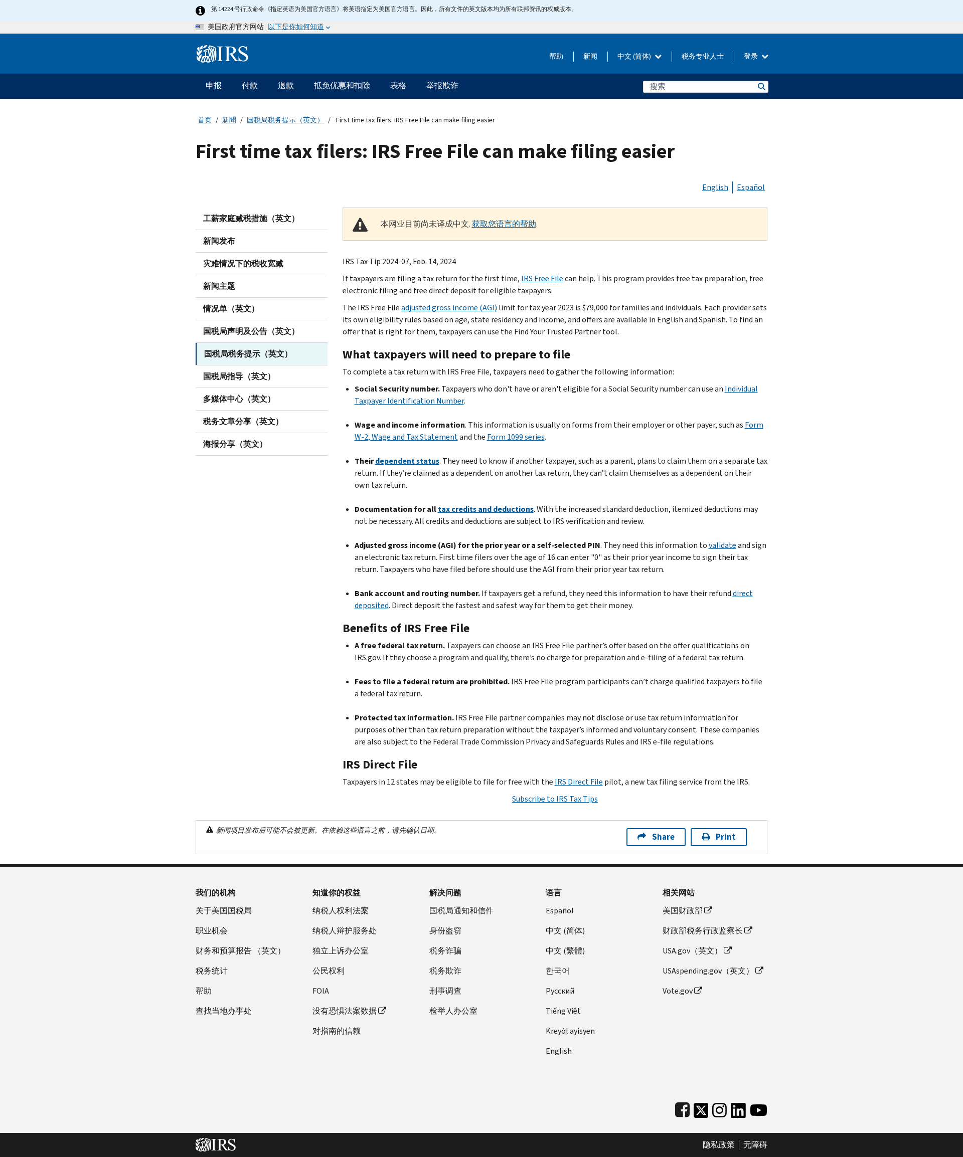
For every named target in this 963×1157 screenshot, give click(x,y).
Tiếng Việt (563, 1011)
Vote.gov (678, 991)
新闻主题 (219, 286)
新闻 (590, 56)
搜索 (760, 86)
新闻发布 (219, 241)
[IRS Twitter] (701, 1108)
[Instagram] (719, 1108)
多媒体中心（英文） (239, 399)
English (715, 187)
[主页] (222, 50)
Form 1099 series (516, 437)
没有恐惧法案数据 (344, 1011)
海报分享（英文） (235, 444)
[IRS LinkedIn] (738, 1108)
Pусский (560, 991)
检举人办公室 (453, 1011)
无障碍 (755, 1145)
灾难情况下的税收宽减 (243, 263)
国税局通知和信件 (461, 910)
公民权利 (328, 971)
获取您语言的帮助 (504, 224)
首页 (205, 120)
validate (722, 545)
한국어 (558, 971)
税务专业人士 (703, 56)
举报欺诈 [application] (442, 85)
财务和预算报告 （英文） (240, 950)
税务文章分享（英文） (243, 421)
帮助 (556, 56)
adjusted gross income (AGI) (449, 307)
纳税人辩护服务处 (344, 930)
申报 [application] (214, 85)
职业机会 (212, 930)
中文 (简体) (635, 56)
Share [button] (663, 837)
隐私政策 (719, 1145)
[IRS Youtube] (758, 1108)
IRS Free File (542, 278)
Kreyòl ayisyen (570, 1031)
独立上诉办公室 (340, 950)
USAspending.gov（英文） (708, 971)
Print (726, 837)
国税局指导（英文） (239, 376)
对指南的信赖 (336, 1031)
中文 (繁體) (565, 950)
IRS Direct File (579, 782)
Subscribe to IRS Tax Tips (555, 799)
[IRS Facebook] (682, 1108)
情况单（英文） (231, 308)
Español (751, 187)
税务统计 (212, 971)
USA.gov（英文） (692, 950)
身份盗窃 (445, 930)
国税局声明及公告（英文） (251, 331)
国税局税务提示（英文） (285, 120)
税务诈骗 (445, 950)
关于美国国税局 (224, 910)
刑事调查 (445, 991)
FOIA (320, 991)
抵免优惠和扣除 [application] (342, 85)
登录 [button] (751, 56)
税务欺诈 (445, 971)
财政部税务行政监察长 (703, 930)
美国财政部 (683, 910)
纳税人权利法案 (340, 910)
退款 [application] (286, 85)
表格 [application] (398, 85)
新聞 (229, 120)
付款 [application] (250, 85)
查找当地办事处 (224, 1011)
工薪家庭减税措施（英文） (251, 218)
